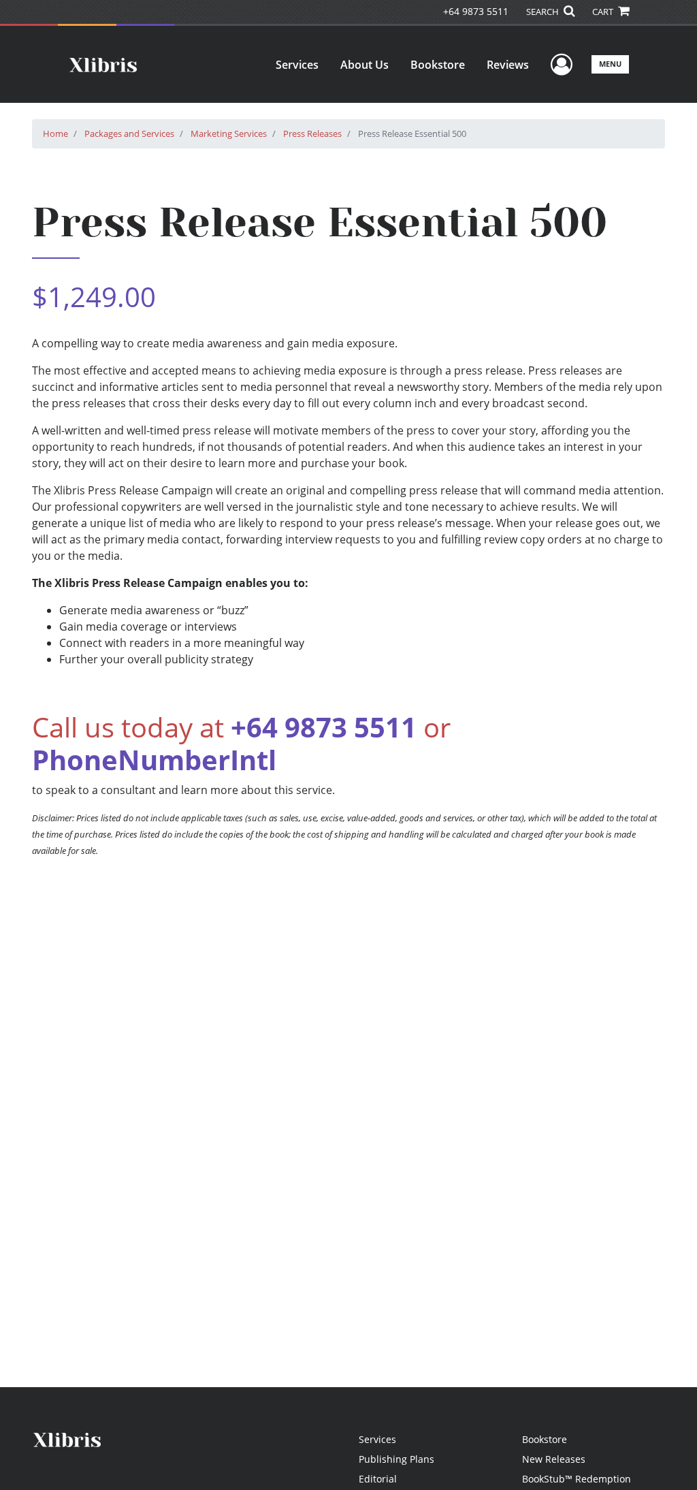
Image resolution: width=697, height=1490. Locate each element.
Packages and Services (129, 133)
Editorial (378, 1478)
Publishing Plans (396, 1459)
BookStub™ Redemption (576, 1478)
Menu (610, 64)
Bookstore (437, 64)
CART (603, 11)
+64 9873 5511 (475, 11)
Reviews (508, 64)
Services (297, 64)
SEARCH (543, 11)
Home (55, 133)
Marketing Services (229, 133)
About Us (364, 64)
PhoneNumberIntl (154, 759)
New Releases (553, 1459)
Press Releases (312, 133)
